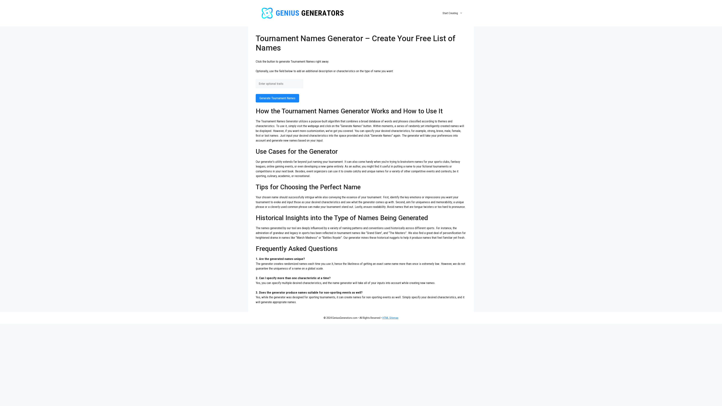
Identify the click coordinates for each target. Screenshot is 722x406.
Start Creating (450, 13)
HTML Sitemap (390, 318)
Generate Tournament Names (277, 98)
